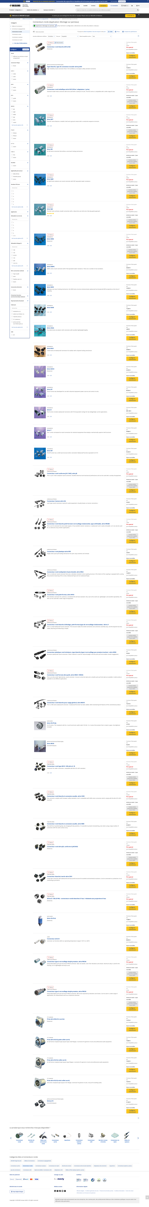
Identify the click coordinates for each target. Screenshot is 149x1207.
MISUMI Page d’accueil (15, 19)
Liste (111, 31)
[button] (122, 1)
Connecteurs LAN (27, 1170)
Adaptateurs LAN (58, 1170)
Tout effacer (25, 49)
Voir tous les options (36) (17, 207)
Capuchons (112, 1166)
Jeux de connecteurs (15, 1170)
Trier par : (58, 36)
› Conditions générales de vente (92, 1190)
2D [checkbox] (14, 335)
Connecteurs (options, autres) (125, 1166)
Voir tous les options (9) (17, 327)
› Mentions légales (80, 1190)
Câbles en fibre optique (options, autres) (75, 1170)
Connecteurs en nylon (17, 40)
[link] (50, 213)
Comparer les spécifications (130, 31)
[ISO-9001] (78, 1180)
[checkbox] (20, 66)
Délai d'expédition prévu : (85, 36)
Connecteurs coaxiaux (17, 37)
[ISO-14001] (85, 1180)
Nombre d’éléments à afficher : (40, 36)
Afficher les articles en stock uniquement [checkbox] (20, 57)
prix (105, 31)
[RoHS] (99, 1180)
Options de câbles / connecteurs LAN (42, 1170)
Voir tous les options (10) (17, 125)
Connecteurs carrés (16, 34)
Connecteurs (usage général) (41, 19)
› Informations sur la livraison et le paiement (85, 1193)
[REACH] (104, 1180)
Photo (118, 31)
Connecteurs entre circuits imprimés (82, 1166)
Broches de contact (66, 1166)
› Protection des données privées (106, 1190)
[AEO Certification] (92, 1180)
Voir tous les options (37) (17, 238)
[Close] (139, 14)
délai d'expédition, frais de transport (92, 31)
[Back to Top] (147, 1197)
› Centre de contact (129, 1190)
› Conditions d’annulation (119, 1190)
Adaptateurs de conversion (100, 1166)
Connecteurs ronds (55, 19)
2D (51, 96)
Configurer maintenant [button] (132, 56)
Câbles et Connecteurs (27, 19)
